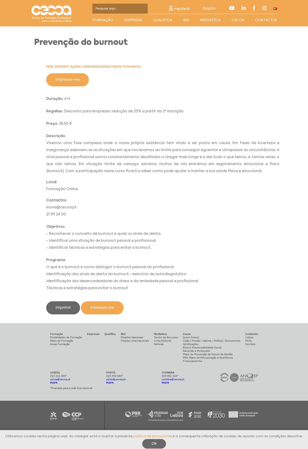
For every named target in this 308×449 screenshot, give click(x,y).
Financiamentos (192, 361)
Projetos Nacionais (132, 337)
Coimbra (250, 344)
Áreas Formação (60, 344)
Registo (209, 8)
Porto (248, 340)
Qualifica (162, 20)
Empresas (133, 20)
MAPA (53, 382)
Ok (154, 443)
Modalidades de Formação (66, 337)
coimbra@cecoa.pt (173, 379)
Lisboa (249, 337)
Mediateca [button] (210, 20)
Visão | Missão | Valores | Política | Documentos (211, 340)
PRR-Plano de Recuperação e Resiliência (208, 357)
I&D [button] (186, 20)
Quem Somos (191, 337)
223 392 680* (114, 376)
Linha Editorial (162, 340)
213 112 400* (58, 376)
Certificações (191, 344)
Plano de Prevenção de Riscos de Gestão (208, 354)
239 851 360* (170, 376)
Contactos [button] (266, 20)
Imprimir (63, 308)
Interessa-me (67, 80)
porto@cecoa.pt (116, 379)
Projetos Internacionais (135, 340)
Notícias (159, 344)
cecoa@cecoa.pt (60, 379)
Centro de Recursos (166, 337)
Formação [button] (102, 20)
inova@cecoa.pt (61, 207)
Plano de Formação (61, 340)
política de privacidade (152, 436)
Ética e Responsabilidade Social (202, 347)
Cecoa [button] (238, 20)
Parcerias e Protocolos (196, 350)
